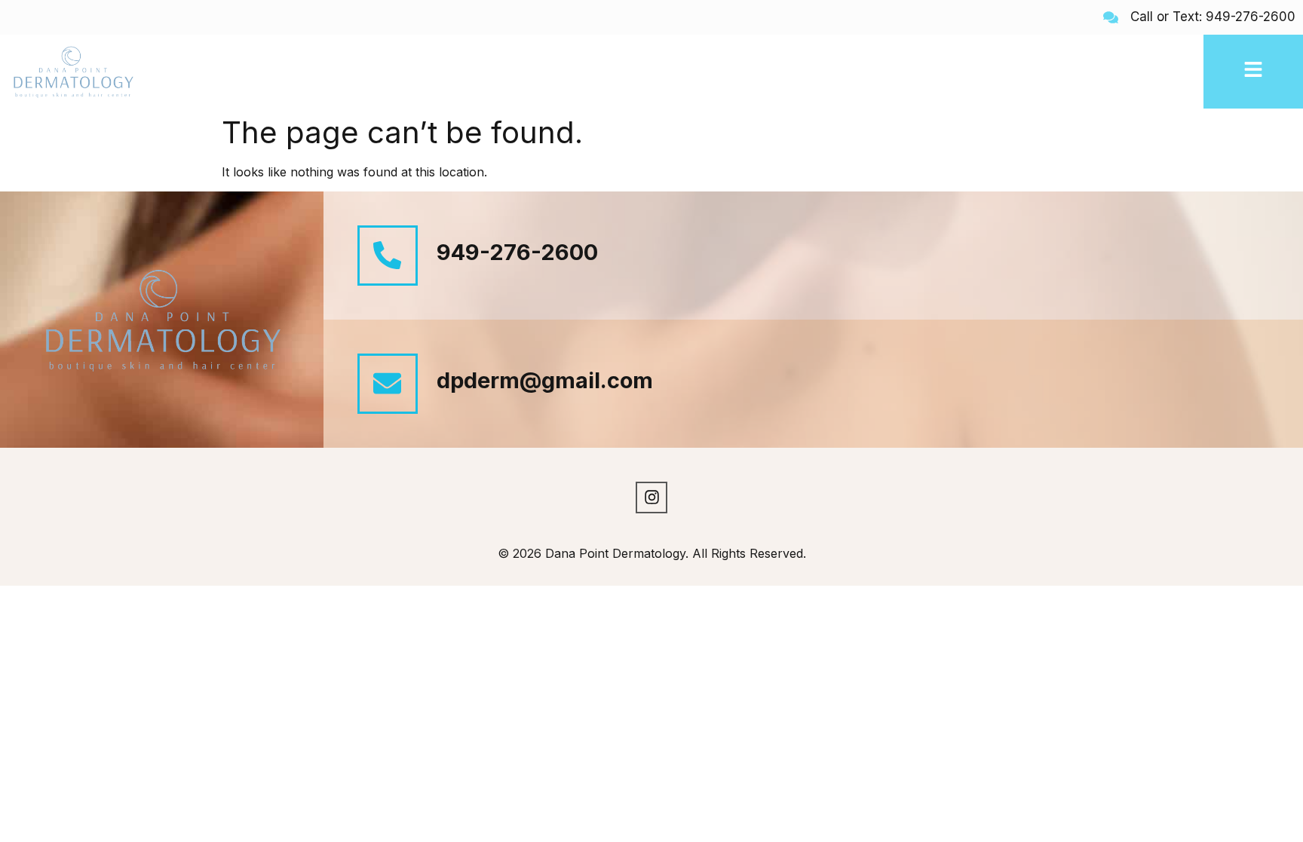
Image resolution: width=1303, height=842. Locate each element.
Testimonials (1119, 71)
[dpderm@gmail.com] (387, 384)
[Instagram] (651, 497)
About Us (259, 71)
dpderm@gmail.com (545, 380)
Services (470, 71)
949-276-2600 (517, 252)
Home (201, 71)
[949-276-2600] (387, 255)
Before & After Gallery (365, 71)
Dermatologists (894, 71)
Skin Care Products (1010, 71)
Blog (1183, 71)
